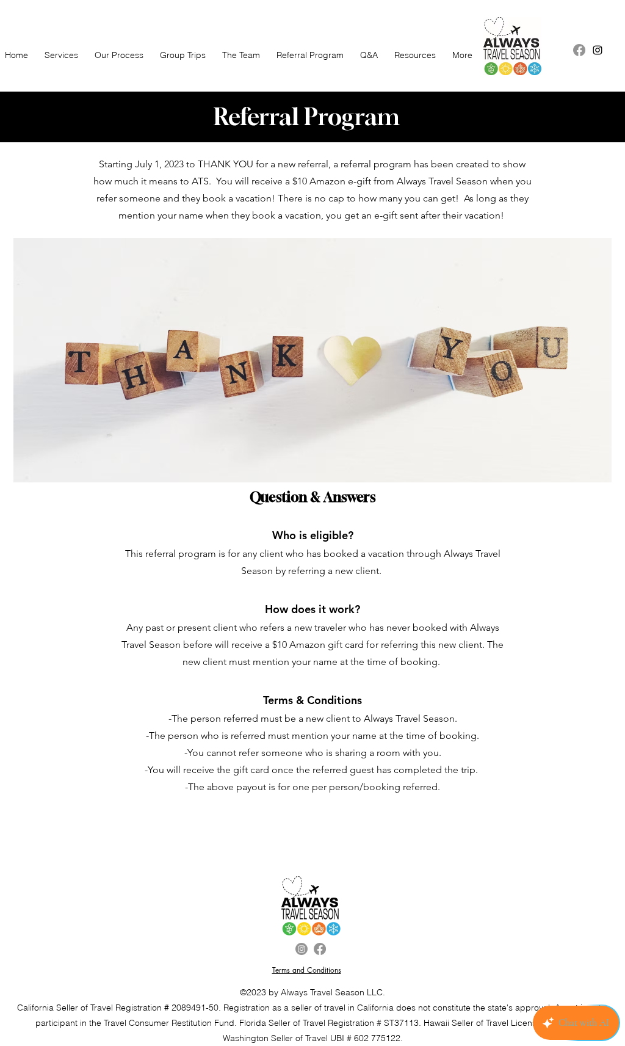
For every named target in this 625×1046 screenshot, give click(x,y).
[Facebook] (579, 50)
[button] (181, 55)
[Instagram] (301, 949)
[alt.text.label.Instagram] (597, 50)
